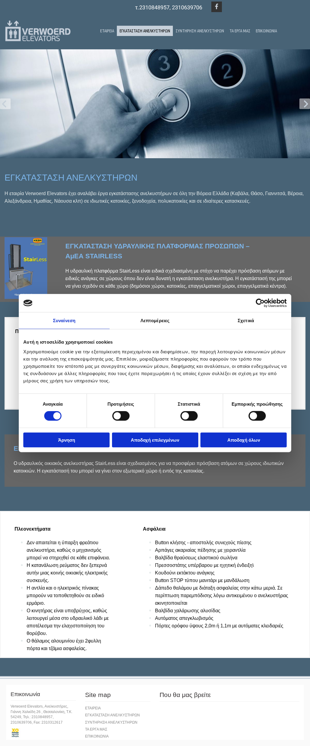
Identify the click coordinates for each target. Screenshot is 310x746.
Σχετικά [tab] (246, 320)
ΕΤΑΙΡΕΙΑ (107, 30)
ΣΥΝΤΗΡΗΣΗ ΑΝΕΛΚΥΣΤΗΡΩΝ (200, 30)
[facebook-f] (216, 7)
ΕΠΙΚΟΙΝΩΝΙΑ (266, 30)
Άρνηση (66, 439)
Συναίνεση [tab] (64, 320)
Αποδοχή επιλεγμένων (155, 439)
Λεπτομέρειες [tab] (155, 320)
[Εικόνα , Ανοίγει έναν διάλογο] (155, 103)
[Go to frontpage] (39, 31)
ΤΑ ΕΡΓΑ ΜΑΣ (239, 30)
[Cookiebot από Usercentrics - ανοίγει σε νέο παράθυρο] (260, 303)
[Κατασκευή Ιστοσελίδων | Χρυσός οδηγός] (43, 733)
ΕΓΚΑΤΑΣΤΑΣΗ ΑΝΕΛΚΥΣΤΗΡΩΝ (145, 30)
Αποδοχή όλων (243, 439)
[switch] (121, 416)
